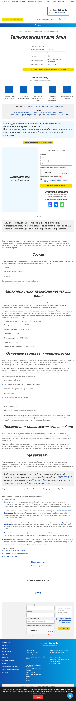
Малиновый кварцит (18, 115)
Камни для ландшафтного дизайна (33, 675)
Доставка (48, 2)
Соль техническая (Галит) (56, 653)
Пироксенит (31, 115)
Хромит (60, 115)
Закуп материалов (8, 660)
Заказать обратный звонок (13, 19)
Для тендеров (31, 2)
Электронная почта (32, 618)
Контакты (5, 672)
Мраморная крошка (31, 653)
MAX (45, 480)
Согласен (38, 697)
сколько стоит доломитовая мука (16, 553)
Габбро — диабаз (24, 112)
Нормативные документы (10, 669)
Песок (27, 678)
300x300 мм (59, 106)
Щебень (27, 680)
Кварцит (62, 112)
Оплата (40, 2)
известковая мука (10, 556)
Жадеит (41, 112)
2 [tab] (38, 593)
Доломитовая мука (54, 655)
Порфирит (41, 115)
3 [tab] (40, 593)
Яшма (67, 115)
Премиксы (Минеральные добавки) (33, 669)
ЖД (60, 59)
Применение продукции (10, 666)
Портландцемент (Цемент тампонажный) (33, 666)
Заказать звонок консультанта (56, 185)
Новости (15, 2)
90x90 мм (31, 106)
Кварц (55, 112)
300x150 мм (40, 106)
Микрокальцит (30, 650)
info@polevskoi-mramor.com (65, 19)
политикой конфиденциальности (59, 179)
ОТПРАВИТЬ (64, 628)
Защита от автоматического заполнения (53, 167)
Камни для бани (30, 672)
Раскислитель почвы (55, 663)
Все (25, 106)
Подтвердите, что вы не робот (50, 177)
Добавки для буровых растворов (59, 659)
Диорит (34, 112)
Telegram (36, 480)
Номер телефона (45, 161)
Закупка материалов (59, 2)
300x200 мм (49, 106)
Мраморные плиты (31, 663)
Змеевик (48, 112)
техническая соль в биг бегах (14, 550)
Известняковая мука (55, 657)
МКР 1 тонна (51, 64)
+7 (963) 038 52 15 (64, 477)
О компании (6, 2)
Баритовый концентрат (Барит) (58, 650)
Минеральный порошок (32, 661)
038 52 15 (58, 10)
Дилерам (22, 2)
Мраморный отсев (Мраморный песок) (35, 658)
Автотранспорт (52, 59)
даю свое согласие (64, 624)
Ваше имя (43, 154)
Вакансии (71, 2)
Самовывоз (51, 61)
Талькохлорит (51, 115)
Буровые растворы (55, 661)
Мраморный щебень (31, 655)
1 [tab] (36, 593)
